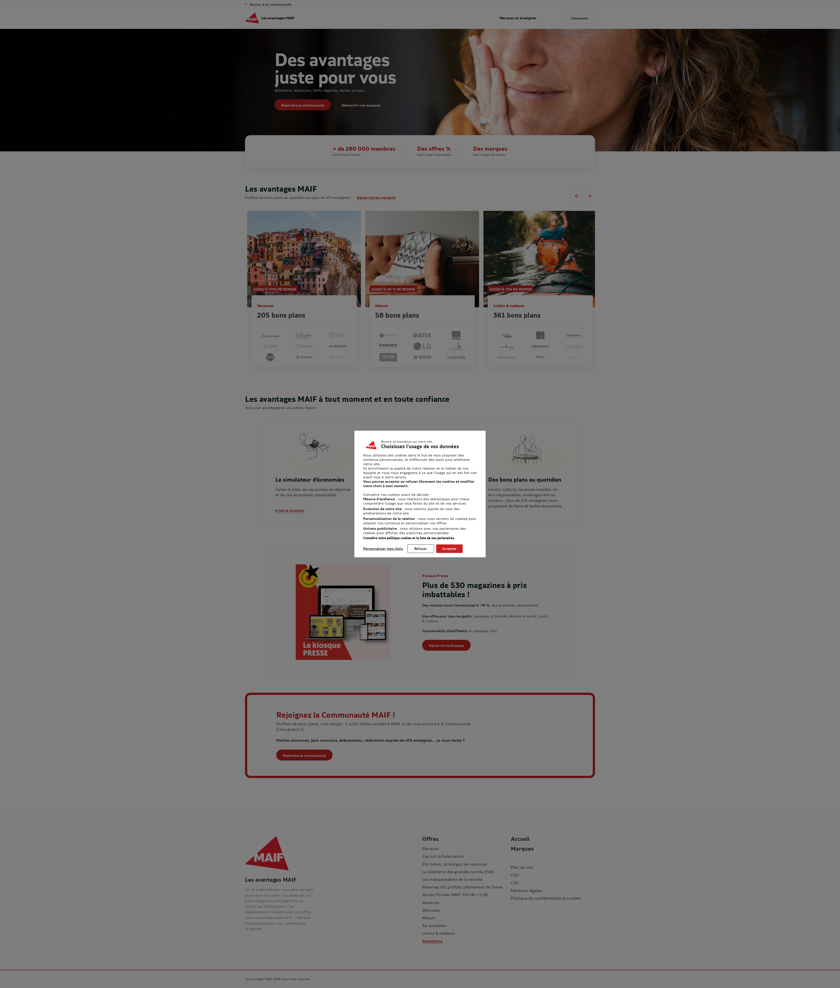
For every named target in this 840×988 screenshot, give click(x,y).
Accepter (449, 549)
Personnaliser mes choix (383, 549)
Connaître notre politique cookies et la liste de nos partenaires (408, 538)
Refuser (420, 549)
